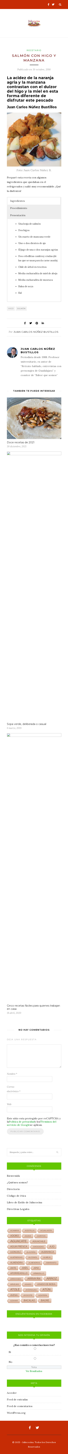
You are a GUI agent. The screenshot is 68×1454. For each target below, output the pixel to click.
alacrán (31, 1252)
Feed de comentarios (19, 1406)
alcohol (32, 1257)
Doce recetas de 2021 (20, 442)
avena (14, 1295)
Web (9, 1104)
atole (15, 1289)
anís (25, 1268)
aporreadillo (18, 1273)
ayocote (28, 1295)
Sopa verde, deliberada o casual (26, 724)
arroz (51, 1278)
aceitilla (29, 1231)
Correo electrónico (13, 1089)
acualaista (46, 1231)
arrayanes (15, 1279)
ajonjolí (15, 1252)
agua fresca (18, 1246)
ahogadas (38, 1247)
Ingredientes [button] (17, 200)
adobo (14, 1236)
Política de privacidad (22, 1121)
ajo (52, 1246)
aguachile (39, 1241)
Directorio (13, 1189)
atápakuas (31, 1290)
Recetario (34, 50)
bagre (45, 1300)
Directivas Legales (18, 1209)
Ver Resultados (34, 1371)
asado (28, 1284)
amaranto (51, 1263)
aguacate (18, 1241)
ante (13, 1268)
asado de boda (46, 1284)
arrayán (33, 1278)
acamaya (14, 1231)
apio (36, 1268)
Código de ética (16, 1195)
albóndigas (16, 1257)
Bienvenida (13, 1175)
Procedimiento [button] (18, 208)
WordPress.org (16, 1412)
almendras (34, 1263)
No (10, 1362)
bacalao (29, 1300)
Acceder (12, 1392)
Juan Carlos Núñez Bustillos (36, 331)
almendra (16, 1263)
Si (10, 1352)
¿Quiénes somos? (17, 1182)
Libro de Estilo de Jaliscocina (24, 1202)
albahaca (47, 1252)
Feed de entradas (17, 1399)
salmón (21, 309)
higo (11, 309)
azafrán (42, 1295)
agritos (41, 1236)
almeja (47, 1257)
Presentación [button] (17, 215)
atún (47, 1289)
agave (28, 1236)
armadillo (38, 1273)
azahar (14, 1301)
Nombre (12, 1073)
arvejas (14, 1284)
